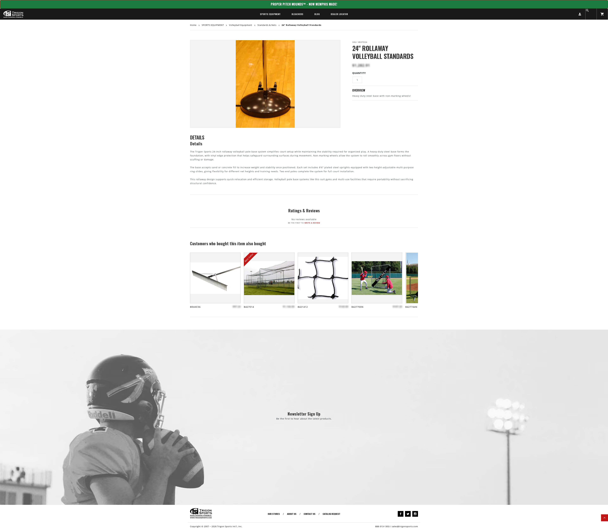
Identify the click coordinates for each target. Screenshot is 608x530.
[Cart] (602, 14)
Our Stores (274, 513)
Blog (317, 14)
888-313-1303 (382, 526)
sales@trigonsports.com (405, 526)
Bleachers (297, 14)
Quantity (359, 73)
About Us (291, 513)
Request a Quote (304, 26)
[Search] (591, 14)
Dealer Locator (339, 14)
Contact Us (309, 513)
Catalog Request (331, 513)
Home (193, 24)
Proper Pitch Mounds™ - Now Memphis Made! (304, 4)
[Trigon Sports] (13, 14)
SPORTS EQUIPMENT (270, 14)
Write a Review (312, 223)
